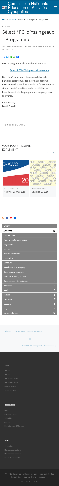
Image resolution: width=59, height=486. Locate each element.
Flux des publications (12, 450)
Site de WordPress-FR (12, 458)
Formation (8, 299)
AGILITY (7, 226)
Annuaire (7, 304)
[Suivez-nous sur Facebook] (7, 218)
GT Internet (33, 481)
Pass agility (8, 258)
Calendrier (8, 418)
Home (4, 19)
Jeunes (7, 294)
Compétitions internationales (16, 281)
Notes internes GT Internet (14, 426)
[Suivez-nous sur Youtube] (11, 218)
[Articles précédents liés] (47, 153)
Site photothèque (11, 382)
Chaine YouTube (10, 390)
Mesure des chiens (12, 253)
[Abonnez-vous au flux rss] (3, 218)
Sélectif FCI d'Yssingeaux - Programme (29, 70)
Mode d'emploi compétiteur (15, 240)
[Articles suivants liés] (54, 153)
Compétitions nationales (14, 272)
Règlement (8, 244)
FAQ (5, 308)
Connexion (8, 446)
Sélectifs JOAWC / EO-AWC (15, 276)
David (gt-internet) (14, 46)
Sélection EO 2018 (40, 191)
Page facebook (10, 386)
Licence (7, 249)
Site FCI (7, 370)
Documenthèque (11, 313)
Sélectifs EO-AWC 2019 (14, 191)
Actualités (12, 19)
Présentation (9, 235)
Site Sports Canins (11, 378)
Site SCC (7, 374)
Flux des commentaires (13, 454)
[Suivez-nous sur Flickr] (15, 218)
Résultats (8, 285)
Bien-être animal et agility (14, 267)
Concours (8, 262)
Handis (6, 290)
